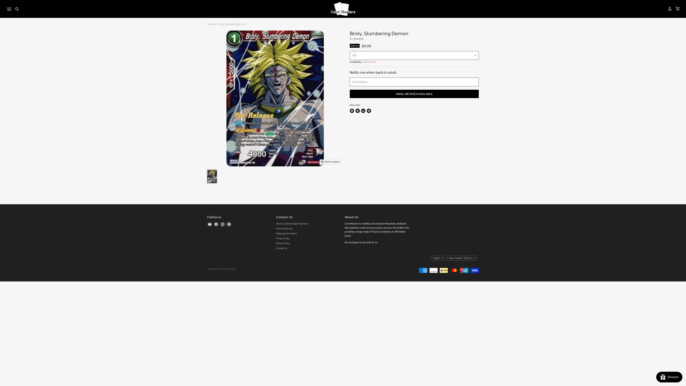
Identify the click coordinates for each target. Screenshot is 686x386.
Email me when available (414, 93)
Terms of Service (284, 229)
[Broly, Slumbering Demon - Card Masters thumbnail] (212, 176)
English (436, 258)
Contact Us (281, 248)
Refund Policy (283, 243)
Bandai (359, 39)
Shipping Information (286, 233)
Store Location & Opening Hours (292, 224)
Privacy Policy (283, 238)
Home (210, 24)
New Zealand (460, 258)
